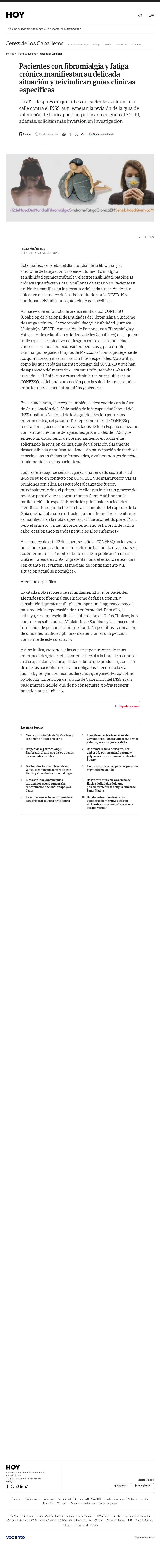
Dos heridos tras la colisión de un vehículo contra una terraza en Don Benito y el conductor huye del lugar (49, 770)
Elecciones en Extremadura (137, 1516)
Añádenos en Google (103, 134)
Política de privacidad (137, 1499)
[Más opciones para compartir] (82, 134)
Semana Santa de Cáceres (50, 1516)
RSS (130, 1520)
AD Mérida (51, 1520)
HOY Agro (14, 1516)
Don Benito (121, 44)
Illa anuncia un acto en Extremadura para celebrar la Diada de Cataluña (49, 799)
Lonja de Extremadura (87, 1525)
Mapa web (62, 1503)
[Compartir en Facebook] (70, 134)
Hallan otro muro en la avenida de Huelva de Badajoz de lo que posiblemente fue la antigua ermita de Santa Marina (111, 785)
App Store (122, 1485)
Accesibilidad (64, 1499)
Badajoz (97, 44)
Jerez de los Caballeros (35, 43)
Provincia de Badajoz (78, 44)
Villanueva (136, 44)
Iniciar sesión (140, 15)
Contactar (16, 1499)
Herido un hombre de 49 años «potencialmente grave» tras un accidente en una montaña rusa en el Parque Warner (110, 803)
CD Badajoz (37, 1520)
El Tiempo (67, 1525)
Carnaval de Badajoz (17, 1520)
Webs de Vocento (142, 1537)
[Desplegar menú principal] (151, 15)
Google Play (144, 1485)
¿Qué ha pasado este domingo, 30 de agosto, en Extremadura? (44, 28)
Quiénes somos (32, 1499)
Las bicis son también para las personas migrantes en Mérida (112, 768)
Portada (10, 53)
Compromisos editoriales (83, 1503)
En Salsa (117, 1516)
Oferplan (98, 1520)
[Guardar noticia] (25, 134)
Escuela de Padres (115, 1520)
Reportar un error (129, 706)
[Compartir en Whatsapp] (64, 134)
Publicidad (48, 1503)
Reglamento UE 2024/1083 (87, 1499)
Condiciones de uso (114, 1499)
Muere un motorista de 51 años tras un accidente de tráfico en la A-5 (50, 737)
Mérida (108, 44)
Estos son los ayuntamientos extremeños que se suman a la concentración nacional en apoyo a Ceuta (48, 785)
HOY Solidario (102, 1516)
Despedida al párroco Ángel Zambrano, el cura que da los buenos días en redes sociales (50, 752)
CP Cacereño (66, 1520)
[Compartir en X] (76, 134)
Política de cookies (108, 1503)
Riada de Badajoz (144, 1520)
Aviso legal (49, 1499)
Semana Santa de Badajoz (79, 1516)
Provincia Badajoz (27, 53)
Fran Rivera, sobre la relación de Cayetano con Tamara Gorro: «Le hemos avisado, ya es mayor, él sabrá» (113, 739)
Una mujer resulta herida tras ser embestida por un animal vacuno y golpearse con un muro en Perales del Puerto (111, 754)
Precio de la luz (83, 1520)
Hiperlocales (28, 1516)
